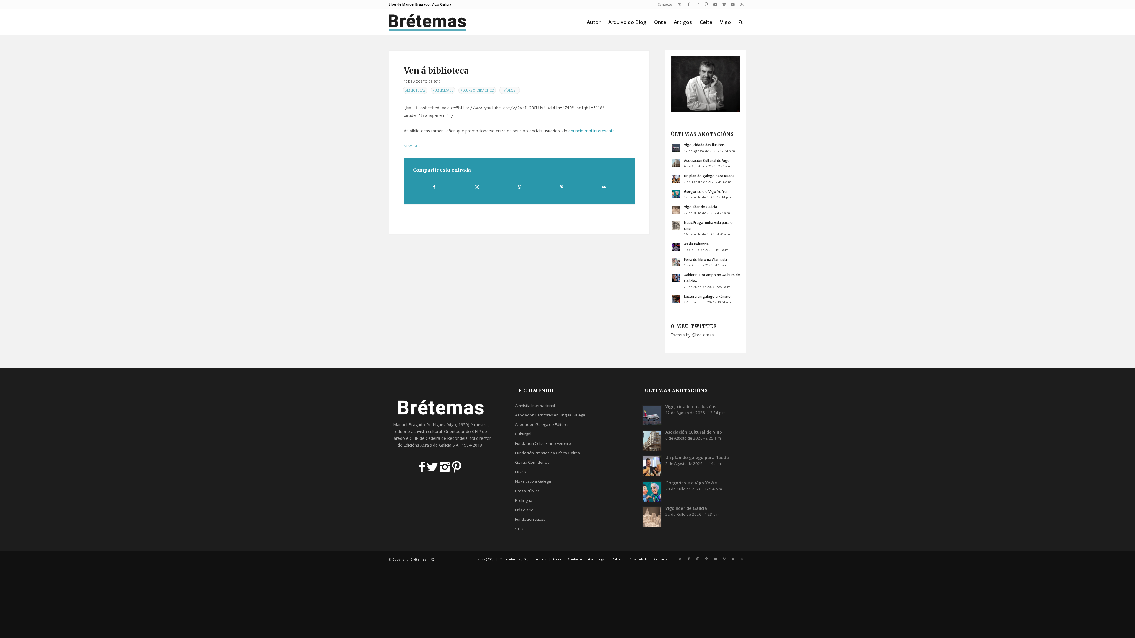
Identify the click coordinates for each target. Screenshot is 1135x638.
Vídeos (509, 90)
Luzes (520, 471)
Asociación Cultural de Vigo (707, 160)
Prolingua (523, 500)
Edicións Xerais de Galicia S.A (430, 445)
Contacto (665, 4)
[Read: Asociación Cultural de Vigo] (676, 163)
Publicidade (442, 90)
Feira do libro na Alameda (705, 259)
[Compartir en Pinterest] (562, 187)
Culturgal (523, 434)
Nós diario (524, 509)
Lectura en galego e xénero (707, 296)
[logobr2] (427, 22)
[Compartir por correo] (604, 187)
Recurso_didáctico (477, 90)
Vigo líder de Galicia (700, 206)
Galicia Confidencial (533, 462)
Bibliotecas (415, 90)
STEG (520, 528)
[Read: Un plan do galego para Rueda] (676, 178)
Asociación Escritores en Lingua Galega (550, 415)
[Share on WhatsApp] (519, 187)
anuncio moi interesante (591, 131)
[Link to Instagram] (697, 4)
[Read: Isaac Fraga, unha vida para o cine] (676, 225)
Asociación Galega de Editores (542, 424)
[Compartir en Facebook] (434, 187)
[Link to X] (679, 4)
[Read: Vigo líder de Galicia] (676, 209)
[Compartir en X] (477, 187)
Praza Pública (527, 491)
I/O (432, 559)
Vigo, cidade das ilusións (704, 144)
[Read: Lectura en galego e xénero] (676, 299)
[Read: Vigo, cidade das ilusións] (676, 147)
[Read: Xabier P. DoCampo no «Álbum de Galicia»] (676, 277)
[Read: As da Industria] (676, 247)
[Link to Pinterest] (706, 4)
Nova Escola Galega (533, 481)
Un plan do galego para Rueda (709, 175)
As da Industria (696, 244)
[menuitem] (663, 4)
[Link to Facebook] (688, 4)
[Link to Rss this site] (741, 4)
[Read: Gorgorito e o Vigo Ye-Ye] (676, 194)
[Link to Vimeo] (724, 4)
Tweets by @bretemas (692, 335)
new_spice (414, 146)
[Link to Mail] (733, 4)
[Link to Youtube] (715, 4)
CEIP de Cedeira (425, 438)
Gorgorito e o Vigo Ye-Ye (705, 191)
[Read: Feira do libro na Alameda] (676, 262)
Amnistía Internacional (535, 405)
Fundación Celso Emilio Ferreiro (543, 443)
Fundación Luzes (530, 519)
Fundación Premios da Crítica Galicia (547, 452)
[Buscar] (740, 22)
